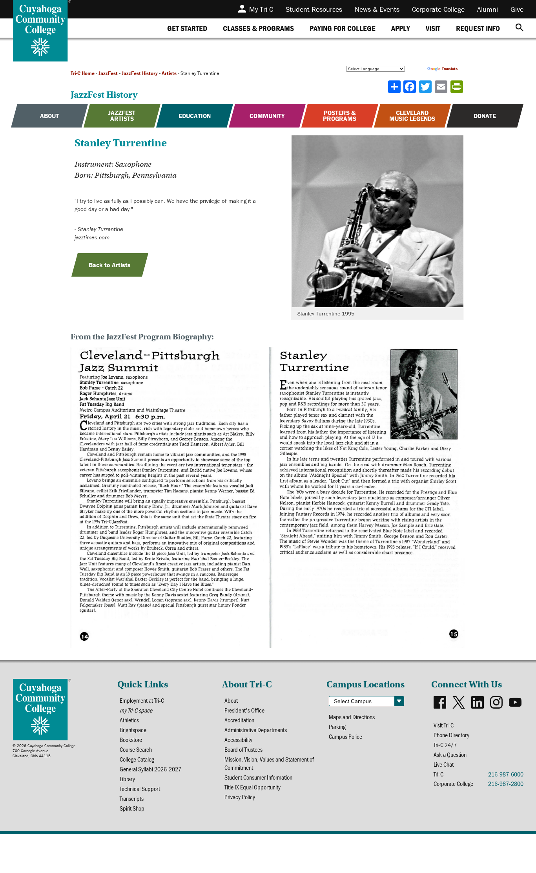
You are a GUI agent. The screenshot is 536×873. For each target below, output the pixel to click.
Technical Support (140, 788)
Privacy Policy (239, 797)
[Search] (519, 28)
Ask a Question (450, 754)
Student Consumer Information (258, 777)
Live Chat (444, 764)
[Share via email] (442, 86)
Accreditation (239, 720)
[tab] (187, 28)
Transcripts (132, 798)
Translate (450, 68)
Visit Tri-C (444, 725)
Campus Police (345, 736)
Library (127, 779)
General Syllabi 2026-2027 (150, 769)
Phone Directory (451, 735)
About (231, 700)
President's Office (244, 710)
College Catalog (137, 759)
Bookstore (131, 739)
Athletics (129, 720)
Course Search (136, 749)
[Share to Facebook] (410, 86)
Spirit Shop (132, 808)
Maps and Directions (352, 717)
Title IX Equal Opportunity (252, 787)
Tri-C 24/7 (445, 744)
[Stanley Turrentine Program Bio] (268, 498)
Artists (169, 73)
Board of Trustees (243, 749)
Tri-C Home (83, 73)
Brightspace (133, 729)
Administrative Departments (255, 729)
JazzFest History (140, 73)
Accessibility (238, 739)
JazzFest (108, 73)
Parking (337, 726)
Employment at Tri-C (142, 700)
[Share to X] (426, 86)
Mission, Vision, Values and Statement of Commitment (269, 763)
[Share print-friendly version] (457, 86)
